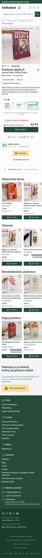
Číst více (5, 94)
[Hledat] (37, 14)
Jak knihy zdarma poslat (12, 425)
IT (23, 553)
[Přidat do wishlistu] (38, 70)
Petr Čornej (6, 254)
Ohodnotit (15, 66)
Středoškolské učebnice (19, 271)
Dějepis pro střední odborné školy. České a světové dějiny (11, 252)
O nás (4, 466)
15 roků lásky (7, 203)
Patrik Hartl (6, 206)
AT (7, 553)
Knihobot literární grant (12, 478)
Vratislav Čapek (21, 72)
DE (11, 553)
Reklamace (7, 449)
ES (20, 553)
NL (27, 553)
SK (4, 553)
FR (31, 553)
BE (34, 553)
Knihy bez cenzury (21, 548)
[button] (21, 45)
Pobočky (5, 438)
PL (38, 553)
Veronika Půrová (7, 347)
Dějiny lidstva (11, 318)
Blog (4, 463)
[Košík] (34, 8)
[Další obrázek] (37, 47)
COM (15, 553)
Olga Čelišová (7, 300)
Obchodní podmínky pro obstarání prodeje (21, 540)
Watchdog (6, 408)
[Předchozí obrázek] (5, 47)
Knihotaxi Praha (9, 432)
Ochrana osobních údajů (21, 544)
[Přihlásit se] (30, 8)
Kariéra (5, 469)
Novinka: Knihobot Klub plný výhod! (16, 2)
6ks (22, 113)
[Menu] (38, 8)
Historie (7, 225)
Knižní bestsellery (9, 404)
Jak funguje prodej (10, 428)
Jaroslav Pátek (8, 72)
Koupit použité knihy (11, 411)
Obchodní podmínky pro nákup (21, 536)
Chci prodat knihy (9, 422)
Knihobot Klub (8, 482)
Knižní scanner (8, 435)
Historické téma (13, 179)
